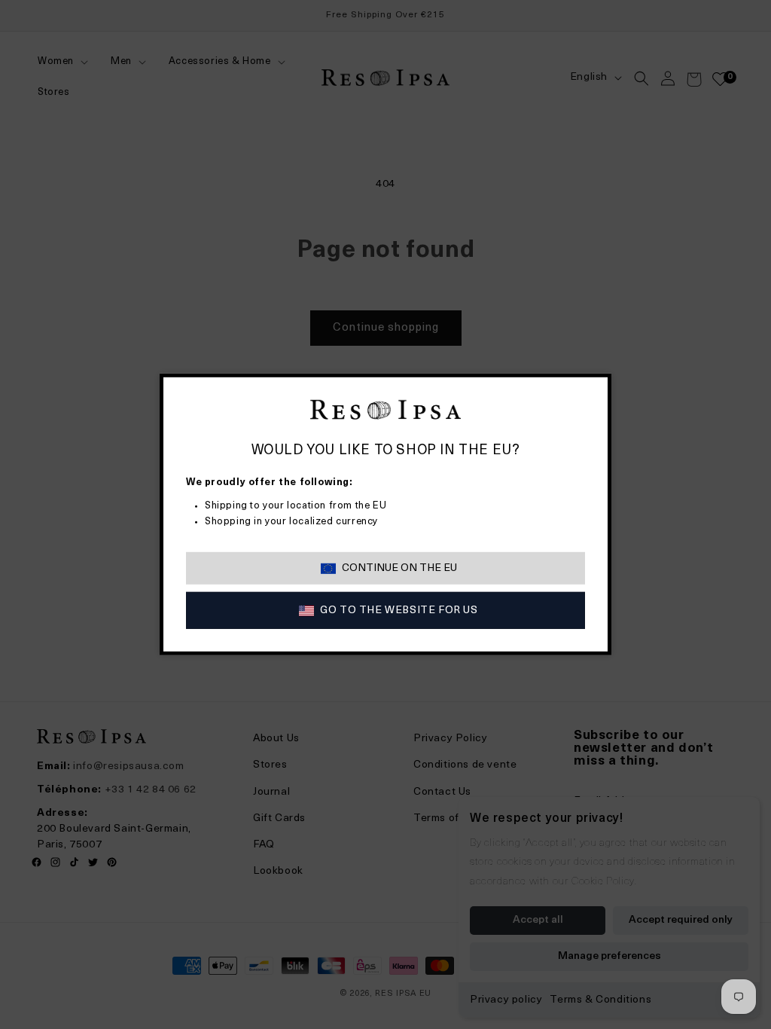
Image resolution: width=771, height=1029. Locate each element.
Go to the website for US (398, 610)
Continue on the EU (399, 568)
